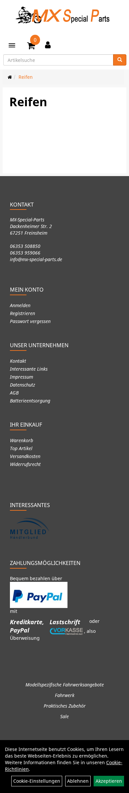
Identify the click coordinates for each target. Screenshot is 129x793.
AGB (14, 393)
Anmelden (20, 305)
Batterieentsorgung (30, 400)
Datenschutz (22, 385)
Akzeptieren (109, 781)
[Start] (10, 77)
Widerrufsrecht (25, 464)
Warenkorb (21, 440)
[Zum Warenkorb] (31, 46)
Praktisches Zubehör (65, 706)
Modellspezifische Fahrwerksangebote (64, 684)
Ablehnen (78, 781)
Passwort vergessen (30, 321)
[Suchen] (119, 60)
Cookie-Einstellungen (36, 781)
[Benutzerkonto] (48, 44)
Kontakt (18, 361)
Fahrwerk (64, 695)
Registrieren (22, 313)
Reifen (26, 77)
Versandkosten (25, 456)
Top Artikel (21, 448)
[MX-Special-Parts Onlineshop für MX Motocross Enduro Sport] (64, 15)
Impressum (21, 377)
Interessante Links (29, 369)
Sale (64, 716)
